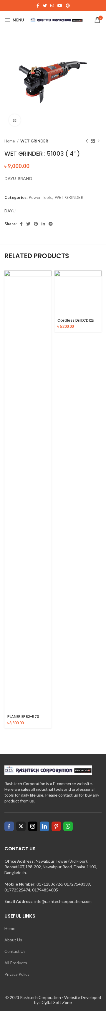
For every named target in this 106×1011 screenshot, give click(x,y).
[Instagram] (32, 826)
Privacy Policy (16, 974)
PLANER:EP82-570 (23, 716)
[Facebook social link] (38, 5)
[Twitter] (21, 826)
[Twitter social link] (45, 5)
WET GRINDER (34, 141)
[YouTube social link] (60, 5)
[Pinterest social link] (68, 5)
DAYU (10, 210)
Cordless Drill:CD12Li (75, 320)
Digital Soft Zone (56, 1002)
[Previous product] (87, 141)
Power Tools (40, 197)
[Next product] (99, 141)
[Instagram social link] (52, 5)
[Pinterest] (56, 826)
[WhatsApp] (68, 826)
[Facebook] (9, 826)
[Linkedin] (44, 826)
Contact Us (15, 951)
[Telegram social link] (50, 224)
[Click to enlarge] (15, 120)
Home (10, 141)
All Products (15, 962)
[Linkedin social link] (43, 224)
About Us (13, 939)
